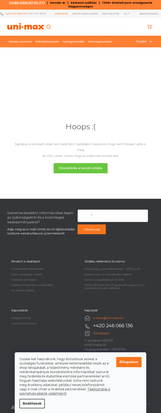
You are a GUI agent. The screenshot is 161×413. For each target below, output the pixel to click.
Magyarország (21, 318)
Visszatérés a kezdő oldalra (80, 168)
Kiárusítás (61, 13)
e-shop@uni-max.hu (108, 318)
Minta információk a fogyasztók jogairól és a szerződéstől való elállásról (114, 286)
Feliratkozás (92, 229)
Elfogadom (129, 362)
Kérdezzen (101, 333)
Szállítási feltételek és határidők (32, 285)
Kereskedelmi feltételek (27, 269)
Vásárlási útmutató (23, 279)
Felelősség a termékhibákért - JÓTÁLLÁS (112, 269)
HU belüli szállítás (23, 290)
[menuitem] (20, 41)
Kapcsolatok (110, 13)
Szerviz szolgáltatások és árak (104, 279)
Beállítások (32, 403)
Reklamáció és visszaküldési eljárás (108, 274)
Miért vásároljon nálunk (27, 274)
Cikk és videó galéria (85, 13)
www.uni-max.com (24, 323)
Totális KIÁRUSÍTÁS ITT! (27, 3)
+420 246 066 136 (15, 13)
